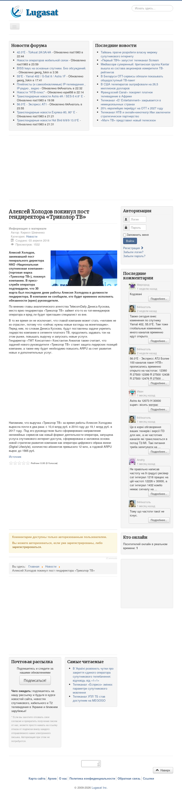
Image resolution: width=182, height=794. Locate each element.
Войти (130, 241)
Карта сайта (37, 778)
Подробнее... (159, 298)
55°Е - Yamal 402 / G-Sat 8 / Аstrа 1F (41, 76)
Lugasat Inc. (100, 787)
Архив (52, 778)
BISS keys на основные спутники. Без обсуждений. (51, 68)
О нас (63, 778)
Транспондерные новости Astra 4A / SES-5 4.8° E (50, 96)
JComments (111, 558)
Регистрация (132, 248)
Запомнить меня (138, 235)
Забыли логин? (133, 252)
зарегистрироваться (26, 547)
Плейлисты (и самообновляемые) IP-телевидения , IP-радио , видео (51, 86)
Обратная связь (129, 778)
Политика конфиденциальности (92, 778)
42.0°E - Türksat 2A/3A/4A (34, 52)
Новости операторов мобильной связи (42, 60)
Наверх (165, 770)
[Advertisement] (91, 167)
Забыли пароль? (134, 256)
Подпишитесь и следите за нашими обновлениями (35, 670)
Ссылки (148, 778)
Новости (31, 236)
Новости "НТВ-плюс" (31, 92)
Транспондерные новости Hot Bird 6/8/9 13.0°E (48, 120)
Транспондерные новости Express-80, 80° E (46, 112)
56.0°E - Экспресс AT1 (32, 104)
